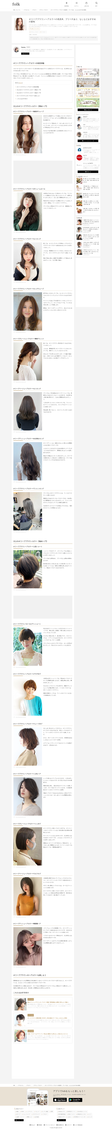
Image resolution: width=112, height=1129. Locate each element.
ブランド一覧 (62, 1120)
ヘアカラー (44, 1114)
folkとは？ (33, 1124)
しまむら (69, 1117)
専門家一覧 (88, 171)
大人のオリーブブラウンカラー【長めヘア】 (29, 90)
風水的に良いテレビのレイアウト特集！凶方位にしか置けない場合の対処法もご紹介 (91, 195)
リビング (37, 1111)
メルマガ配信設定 (78, 1124)
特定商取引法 (60, 1124)
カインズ (90, 1117)
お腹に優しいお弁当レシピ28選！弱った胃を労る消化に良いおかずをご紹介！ (91, 210)
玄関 (52, 1111)
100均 (22, 1111)
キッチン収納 (45, 1111)
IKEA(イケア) (61, 1117)
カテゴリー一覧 (20, 1120)
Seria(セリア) (62, 1111)
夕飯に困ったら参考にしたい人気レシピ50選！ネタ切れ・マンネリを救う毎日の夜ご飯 (91, 203)
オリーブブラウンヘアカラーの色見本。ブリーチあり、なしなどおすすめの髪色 (62, 1085)
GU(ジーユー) (71, 1114)
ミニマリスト (30, 1111)
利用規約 (40, 1124)
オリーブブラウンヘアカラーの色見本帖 (28, 87)
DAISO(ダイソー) (71, 1111)
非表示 (20, 83)
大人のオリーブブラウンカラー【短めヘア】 (29, 92)
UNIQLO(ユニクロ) (81, 1114)
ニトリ (89, 1114)
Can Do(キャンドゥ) (82, 1111)
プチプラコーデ (36, 1114)
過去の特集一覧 (88, 109)
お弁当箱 (37, 1117)
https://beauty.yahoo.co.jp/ (21, 154)
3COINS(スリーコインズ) (79, 1117)
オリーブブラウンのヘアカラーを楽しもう (28, 95)
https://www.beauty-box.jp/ (21, 232)
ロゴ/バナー (69, 1124)
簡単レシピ (29, 1117)
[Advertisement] (42, 172)
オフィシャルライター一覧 (88, 140)
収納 (17, 1111)
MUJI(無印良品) (62, 1114)
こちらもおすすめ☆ (22, 98)
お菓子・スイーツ (20, 1117)
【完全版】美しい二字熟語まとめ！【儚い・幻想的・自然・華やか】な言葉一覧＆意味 (91, 188)
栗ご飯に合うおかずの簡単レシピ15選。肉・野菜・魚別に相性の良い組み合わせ (91, 180)
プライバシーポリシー (50, 1124)
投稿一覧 (24, 53)
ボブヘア (18, 1114)
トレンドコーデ (26, 1114)
